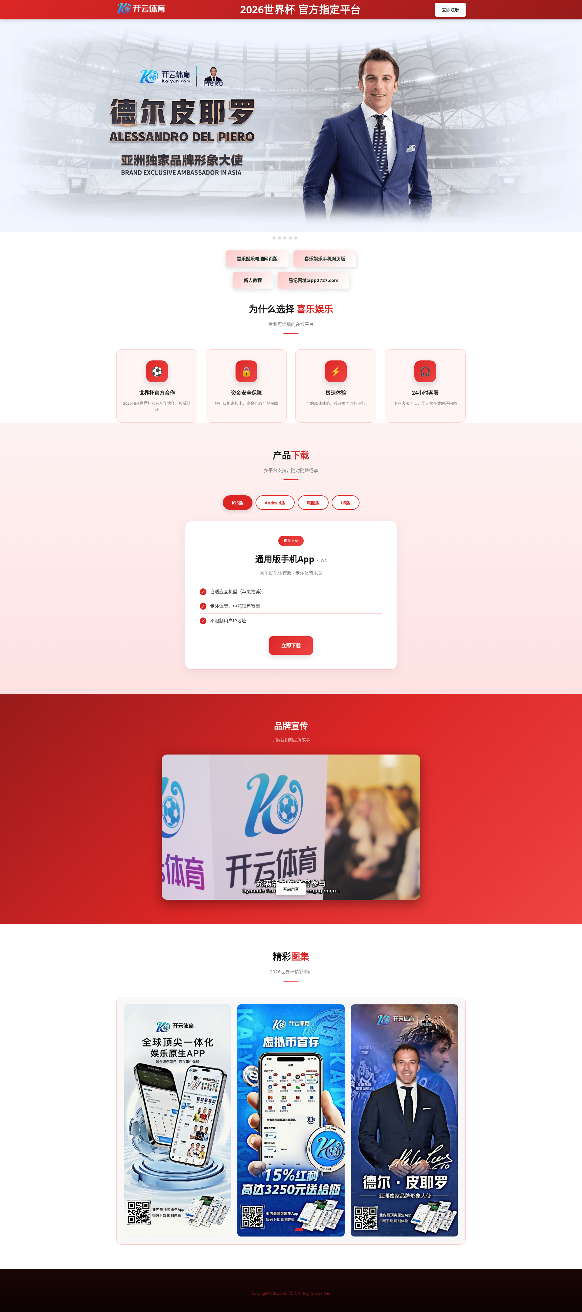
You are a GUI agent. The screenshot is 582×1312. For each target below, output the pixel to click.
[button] (252, 1229)
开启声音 (291, 889)
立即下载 (291, 645)
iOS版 (237, 502)
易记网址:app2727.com (314, 280)
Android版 (275, 502)
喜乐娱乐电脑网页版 (257, 259)
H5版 (345, 502)
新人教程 (253, 280)
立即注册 (450, 9)
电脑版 (313, 502)
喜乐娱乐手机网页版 (324, 259)
